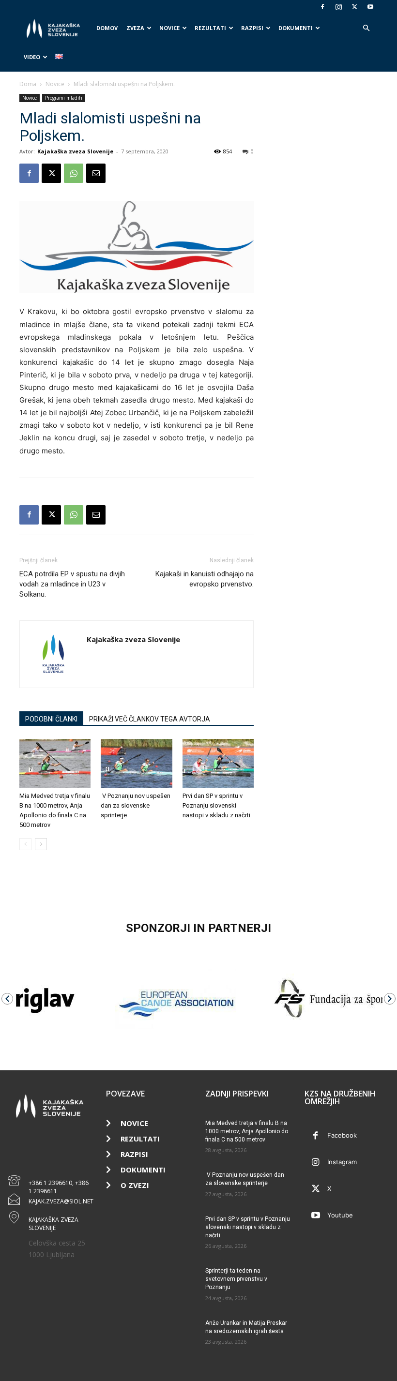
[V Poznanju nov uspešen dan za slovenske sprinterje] (136, 763)
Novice (169, 27)
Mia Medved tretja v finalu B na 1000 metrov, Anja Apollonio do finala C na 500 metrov (246, 1131)
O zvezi (135, 1185)
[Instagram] (338, 7)
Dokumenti (295, 27)
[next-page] (41, 844)
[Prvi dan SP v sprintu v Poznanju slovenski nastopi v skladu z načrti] (218, 763)
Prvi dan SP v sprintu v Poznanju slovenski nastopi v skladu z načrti (216, 805)
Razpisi (252, 27)
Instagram (342, 1162)
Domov (107, 27)
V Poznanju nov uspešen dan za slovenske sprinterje (135, 805)
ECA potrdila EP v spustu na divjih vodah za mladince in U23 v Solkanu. (72, 584)
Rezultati (210, 27)
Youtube (340, 1215)
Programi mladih (63, 97)
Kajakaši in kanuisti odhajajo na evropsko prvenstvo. (204, 579)
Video (32, 56)
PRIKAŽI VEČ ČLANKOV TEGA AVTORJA (149, 719)
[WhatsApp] (73, 173)
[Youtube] (370, 7)
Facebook (342, 1135)
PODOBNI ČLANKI (51, 719)
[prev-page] (25, 844)
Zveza (135, 27)
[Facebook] (322, 7)
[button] (366, 28)
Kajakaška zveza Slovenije (75, 151)
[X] (354, 7)
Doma (27, 84)
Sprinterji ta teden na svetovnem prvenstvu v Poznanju (236, 1279)
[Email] (96, 173)
